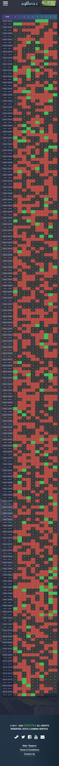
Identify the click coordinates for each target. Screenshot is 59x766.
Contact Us (29, 753)
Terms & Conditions (29, 749)
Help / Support (29, 745)
